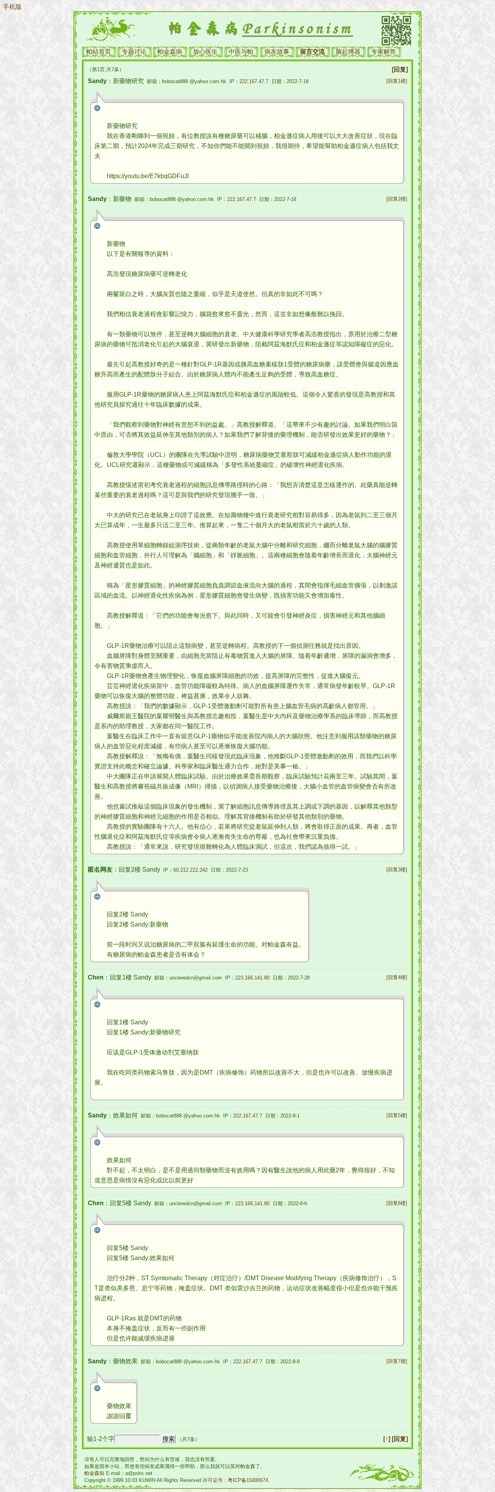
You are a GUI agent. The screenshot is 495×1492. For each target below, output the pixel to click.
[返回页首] (411, 754)
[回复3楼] (396, 869)
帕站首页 (98, 51)
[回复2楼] (396, 199)
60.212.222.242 (190, 870)
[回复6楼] (396, 1203)
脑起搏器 (348, 51)
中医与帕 (241, 51)
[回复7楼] (396, 1361)
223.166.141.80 (252, 978)
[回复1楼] (396, 81)
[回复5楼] (396, 1115)
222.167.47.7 (253, 81)
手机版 (12, 6)
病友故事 (277, 51)
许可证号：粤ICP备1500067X (236, 1480)
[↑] (386, 1439)
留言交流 (312, 51)
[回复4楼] (396, 977)
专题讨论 (134, 51)
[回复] (400, 69)
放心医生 (205, 51)
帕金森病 (169, 51)
